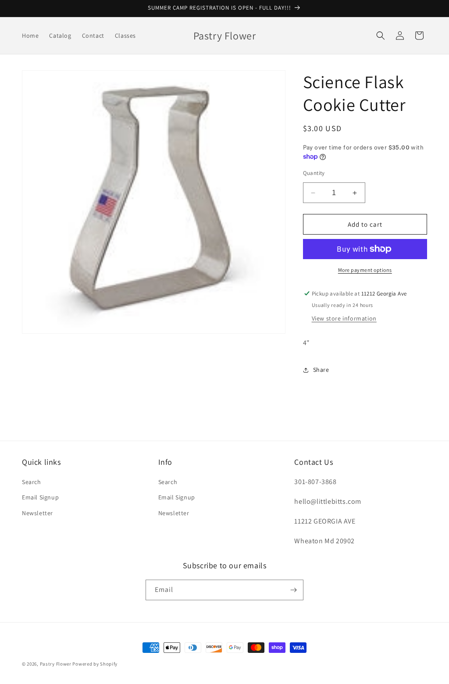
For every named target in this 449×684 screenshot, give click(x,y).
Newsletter (37, 513)
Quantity (314, 173)
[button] (380, 35)
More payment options (365, 270)
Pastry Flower (55, 664)
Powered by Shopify (95, 664)
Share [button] (321, 370)
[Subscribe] (293, 590)
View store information (344, 318)
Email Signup (40, 497)
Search (31, 482)
